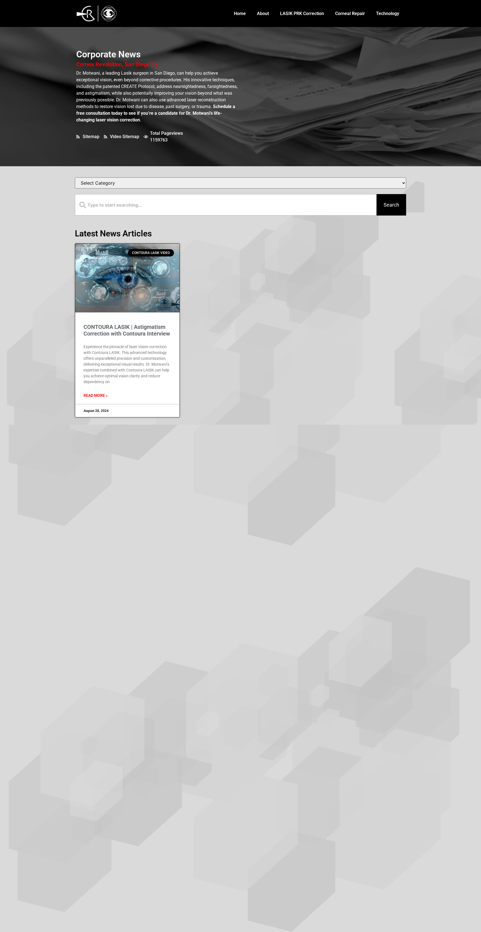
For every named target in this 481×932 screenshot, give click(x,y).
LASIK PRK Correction (302, 13)
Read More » (96, 395)
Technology (387, 13)
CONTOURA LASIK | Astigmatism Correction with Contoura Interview (127, 330)
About (263, 13)
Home (240, 13)
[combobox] (225, 205)
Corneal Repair (350, 13)
